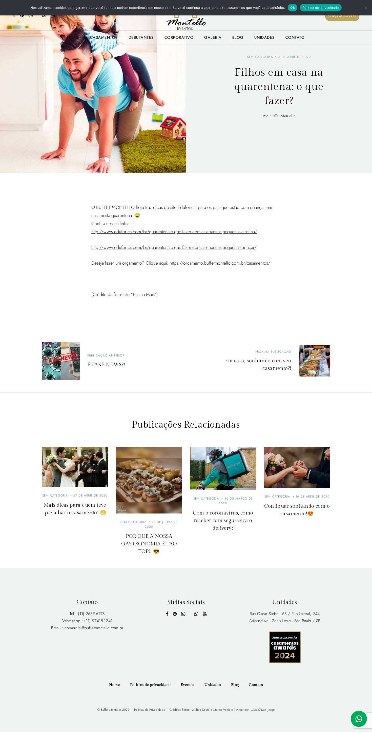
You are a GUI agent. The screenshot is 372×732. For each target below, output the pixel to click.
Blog (238, 37)
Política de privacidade (150, 685)
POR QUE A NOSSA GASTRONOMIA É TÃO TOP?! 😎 (149, 544)
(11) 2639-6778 (91, 614)
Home (73, 37)
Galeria (213, 37)
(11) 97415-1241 (98, 621)
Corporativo (179, 37)
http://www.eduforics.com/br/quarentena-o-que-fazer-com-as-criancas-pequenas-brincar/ (174, 247)
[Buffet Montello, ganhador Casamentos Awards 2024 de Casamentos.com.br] (285, 647)
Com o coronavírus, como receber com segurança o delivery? (223, 520)
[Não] (365, 7)
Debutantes (141, 37)
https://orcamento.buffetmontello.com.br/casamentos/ (220, 263)
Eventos (187, 685)
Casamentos (104, 37)
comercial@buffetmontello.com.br (94, 628)
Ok (292, 8)
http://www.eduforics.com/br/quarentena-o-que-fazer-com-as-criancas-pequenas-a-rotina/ (174, 231)
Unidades (264, 37)
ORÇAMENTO (342, 15)
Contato (295, 37)
